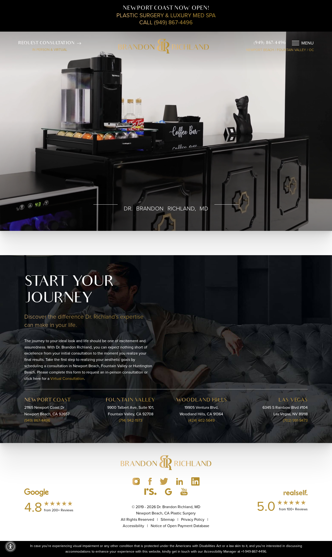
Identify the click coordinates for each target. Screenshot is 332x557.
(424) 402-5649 (201, 420)
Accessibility (133, 526)
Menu (307, 43)
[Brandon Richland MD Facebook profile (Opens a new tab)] (149, 481)
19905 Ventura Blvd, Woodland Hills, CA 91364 (201, 411)
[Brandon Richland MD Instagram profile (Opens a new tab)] (136, 481)
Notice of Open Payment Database (180, 526)
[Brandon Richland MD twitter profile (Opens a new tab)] (164, 481)
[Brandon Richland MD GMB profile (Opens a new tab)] (168, 491)
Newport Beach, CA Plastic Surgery (166, 513)
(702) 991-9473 (295, 420)
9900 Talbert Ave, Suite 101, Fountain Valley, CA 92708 (130, 411)
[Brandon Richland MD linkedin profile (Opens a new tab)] (180, 481)
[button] (10, 546)
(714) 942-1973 (130, 420)
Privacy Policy (189, 355)
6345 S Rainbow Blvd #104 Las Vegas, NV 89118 (285, 411)
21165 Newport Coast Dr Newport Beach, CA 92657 (47, 411)
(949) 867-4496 (269, 43)
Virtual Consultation (67, 378)
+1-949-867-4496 (253, 551)
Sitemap (168, 519)
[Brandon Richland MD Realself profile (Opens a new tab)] (150, 492)
